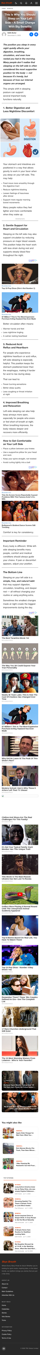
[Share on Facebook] (36, 34)
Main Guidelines (7, 1291)
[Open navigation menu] (36, 3)
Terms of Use (6, 1338)
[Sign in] (31, 3)
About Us (5, 1284)
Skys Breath (6, 3)
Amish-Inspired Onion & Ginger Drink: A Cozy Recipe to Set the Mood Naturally (25, 1218)
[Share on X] (31, 34)
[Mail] (4, 1349)
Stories (18, 1184)
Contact (4, 1288)
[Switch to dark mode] (16, 3)
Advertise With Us (8, 1295)
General (10, 8)
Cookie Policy (6, 1334)
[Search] (21, 3)
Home (4, 8)
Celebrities (5, 1309)
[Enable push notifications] (26, 3)
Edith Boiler (12, 33)
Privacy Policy (7, 1330)
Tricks (4, 1320)
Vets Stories (6, 1316)
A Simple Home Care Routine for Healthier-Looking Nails (23, 1232)
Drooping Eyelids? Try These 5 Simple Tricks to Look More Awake (23, 1203)
